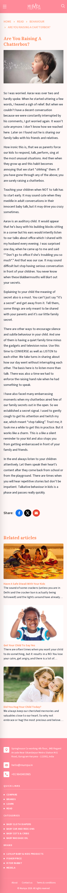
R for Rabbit (14, 863)
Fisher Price (14, 858)
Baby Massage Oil (17, 838)
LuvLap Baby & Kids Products (24, 854)
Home (7, 22)
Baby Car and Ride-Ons (20, 829)
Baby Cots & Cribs (17, 833)
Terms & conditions (46, 882)
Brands (11, 799)
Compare (11, 794)
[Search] (63, 6)
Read (20, 22)
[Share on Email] (36, 513)
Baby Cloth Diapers (18, 824)
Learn (10, 804)
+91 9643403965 (21, 774)
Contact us (27, 882)
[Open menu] (4, 6)
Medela (10, 868)
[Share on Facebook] (19, 513)
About (15, 882)
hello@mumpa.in (22, 765)
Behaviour (36, 22)
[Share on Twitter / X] (27, 513)
